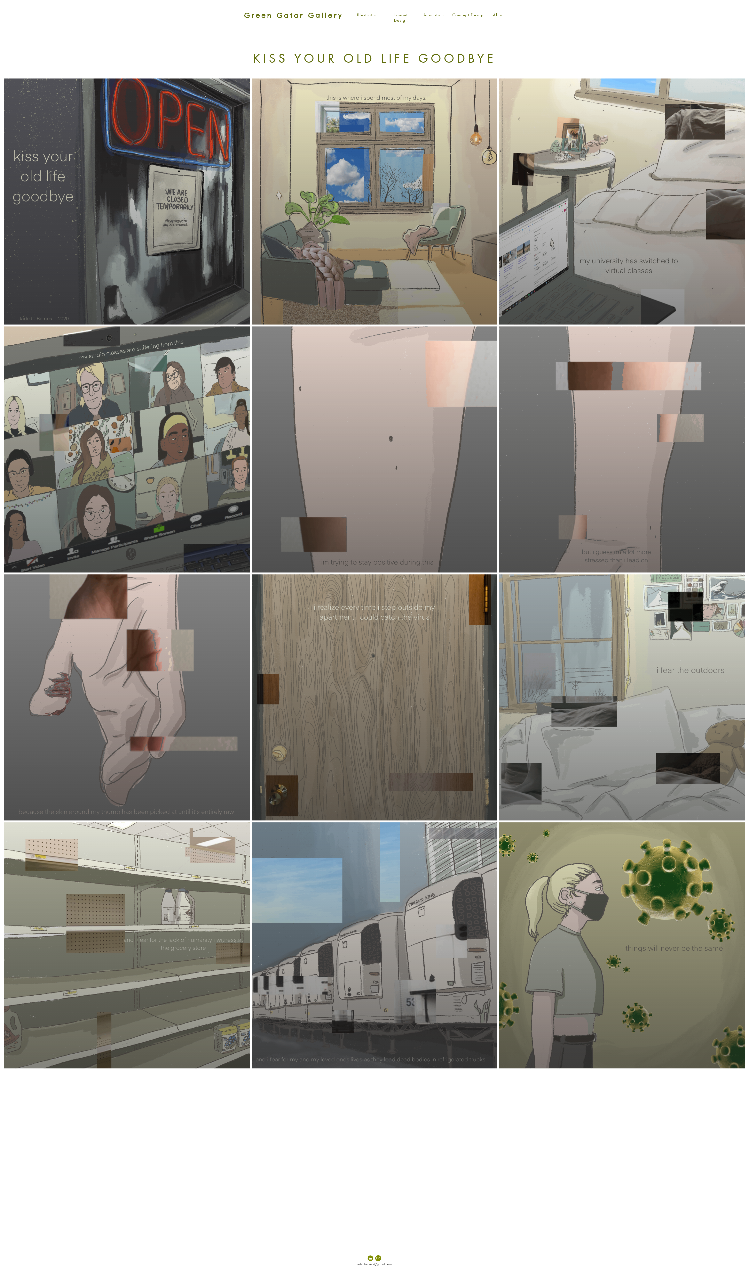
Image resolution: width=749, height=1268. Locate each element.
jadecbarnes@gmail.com (374, 1264)
